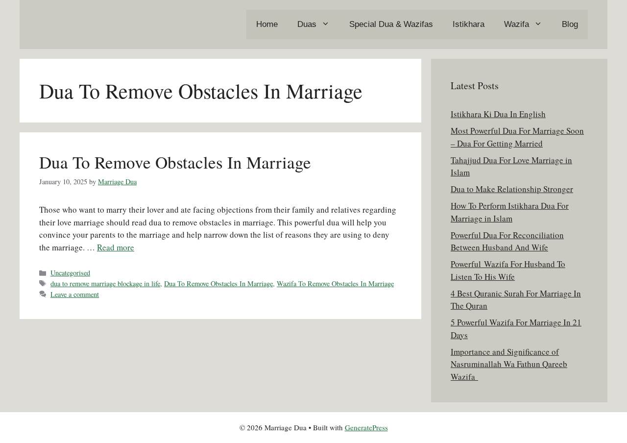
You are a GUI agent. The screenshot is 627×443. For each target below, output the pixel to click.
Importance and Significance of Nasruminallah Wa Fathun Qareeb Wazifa (509, 364)
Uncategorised (70, 272)
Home (267, 24)
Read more (115, 247)
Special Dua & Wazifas (391, 24)
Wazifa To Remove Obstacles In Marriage (335, 283)
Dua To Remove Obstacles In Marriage (175, 161)
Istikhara (468, 24)
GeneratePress (366, 427)
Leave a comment (74, 294)
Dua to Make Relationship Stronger (512, 189)
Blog (570, 24)
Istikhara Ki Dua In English (498, 114)
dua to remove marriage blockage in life (105, 283)
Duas (306, 24)
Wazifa (516, 24)
